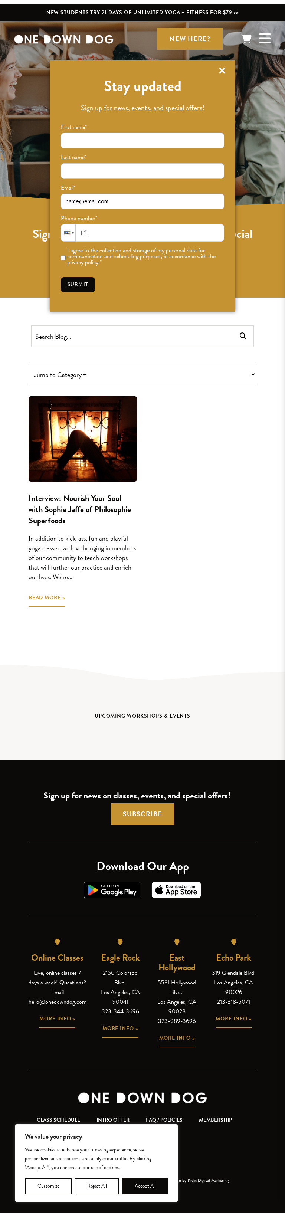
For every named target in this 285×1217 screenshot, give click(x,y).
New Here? (189, 39)
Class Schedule (58, 1120)
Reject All (97, 1186)
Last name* (73, 157)
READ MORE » (47, 597)
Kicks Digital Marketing (208, 1180)
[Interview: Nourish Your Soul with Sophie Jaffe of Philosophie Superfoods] (83, 439)
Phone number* (79, 218)
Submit (78, 284)
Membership (215, 1120)
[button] (68, 232)
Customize (48, 1186)
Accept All (145, 1186)
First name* (74, 127)
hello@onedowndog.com (57, 1001)
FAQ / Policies (164, 1120)
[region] (96, 1163)
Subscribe (142, 814)
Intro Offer (113, 1120)
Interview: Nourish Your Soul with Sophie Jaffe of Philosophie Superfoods (80, 509)
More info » (57, 1019)
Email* (68, 188)
